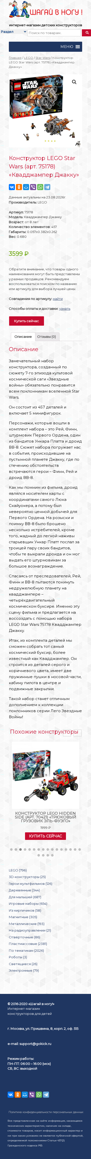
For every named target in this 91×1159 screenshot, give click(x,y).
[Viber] (33, 187)
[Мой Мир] (26, 187)
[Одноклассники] (19, 187)
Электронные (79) (24, 970)
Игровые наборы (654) (28, 904)
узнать (64, 308)
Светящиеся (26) (23, 964)
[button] (66, 47)
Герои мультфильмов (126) (30, 884)
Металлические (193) (26, 924)
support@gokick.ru (35, 1044)
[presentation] (67, 733)
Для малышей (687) (25, 897)
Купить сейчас (26, 321)
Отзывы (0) (46, 336)
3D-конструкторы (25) (27, 877)
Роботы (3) (18, 957)
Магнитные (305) (23, 917)
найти (58, 299)
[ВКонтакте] (12, 187)
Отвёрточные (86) (24, 937)
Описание (23, 336)
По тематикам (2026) (26, 950)
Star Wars (43, 58)
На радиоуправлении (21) (30, 930)
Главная (15, 58)
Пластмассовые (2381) (28, 944)
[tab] (23, 336)
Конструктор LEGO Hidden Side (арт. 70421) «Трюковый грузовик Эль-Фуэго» (45, 817)
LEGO (28, 58)
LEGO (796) (18, 870)
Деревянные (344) (24, 890)
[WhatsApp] (40, 187)
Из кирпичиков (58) (25, 910)
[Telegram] (47, 187)
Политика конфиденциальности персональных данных (46, 1112)
